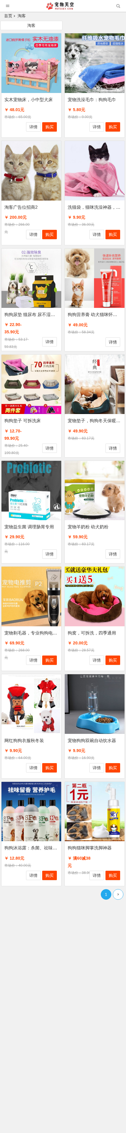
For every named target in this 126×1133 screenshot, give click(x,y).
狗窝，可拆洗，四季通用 (92, 632)
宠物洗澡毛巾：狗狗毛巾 (92, 99)
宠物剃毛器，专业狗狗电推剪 (33, 632)
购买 (49, 127)
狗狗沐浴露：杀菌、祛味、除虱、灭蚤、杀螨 (48, 847)
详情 (33, 127)
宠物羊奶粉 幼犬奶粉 (88, 526)
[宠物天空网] (62, 8)
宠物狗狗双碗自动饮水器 (92, 740)
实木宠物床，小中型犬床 (28, 99)
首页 (8, 15)
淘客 (31, 25)
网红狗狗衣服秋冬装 (24, 740)
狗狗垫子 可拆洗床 (22, 420)
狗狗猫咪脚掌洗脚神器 (90, 847)
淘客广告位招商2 (21, 207)
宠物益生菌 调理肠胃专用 (29, 526)
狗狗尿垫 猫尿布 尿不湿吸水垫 (34, 314)
